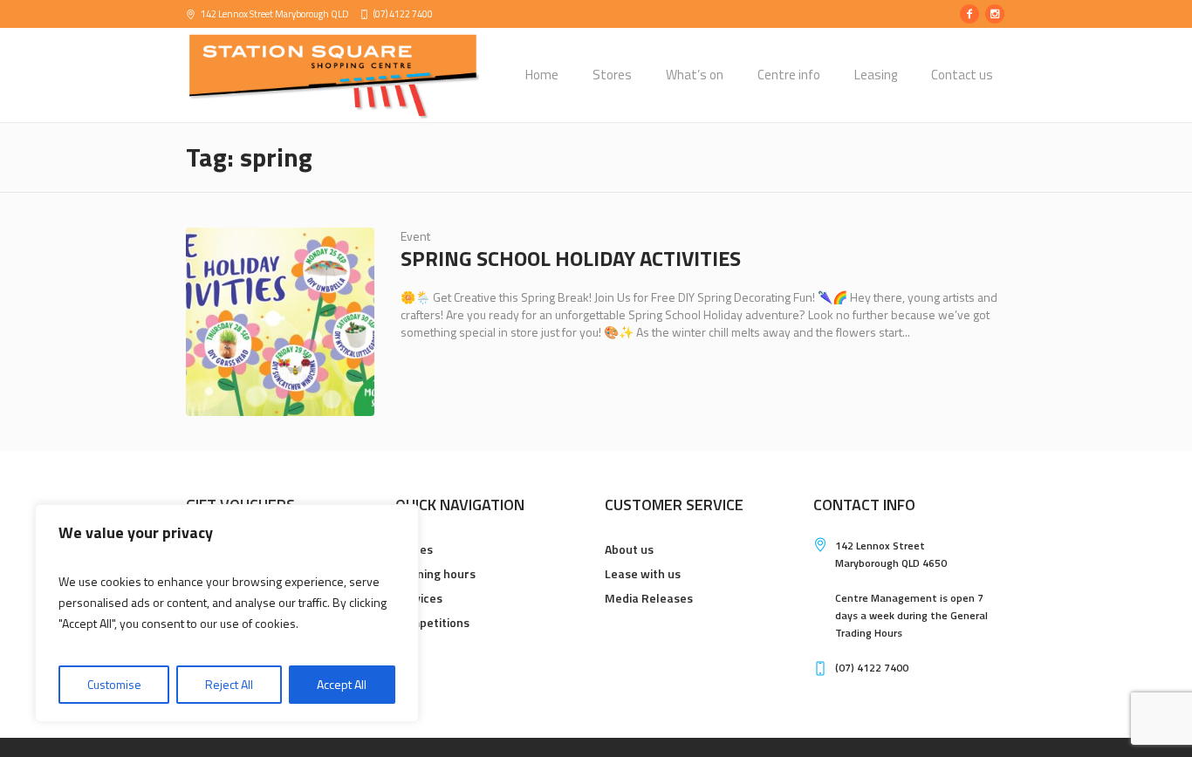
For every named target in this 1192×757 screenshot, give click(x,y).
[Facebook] (969, 14)
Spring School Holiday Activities (571, 258)
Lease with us (643, 573)
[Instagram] (994, 14)
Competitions (432, 622)
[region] (227, 613)
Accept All (342, 684)
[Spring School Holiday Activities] (280, 322)
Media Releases (649, 598)
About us (629, 549)
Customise (114, 684)
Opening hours (435, 573)
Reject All (229, 684)
